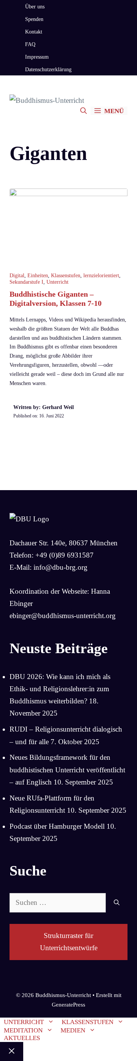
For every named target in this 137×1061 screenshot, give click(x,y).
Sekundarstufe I (26, 282)
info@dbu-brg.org (60, 567)
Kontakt (33, 32)
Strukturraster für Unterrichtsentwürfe (68, 942)
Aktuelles (22, 1038)
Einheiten (37, 275)
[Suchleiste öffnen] (83, 111)
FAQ (30, 44)
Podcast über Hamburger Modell (57, 826)
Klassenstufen (65, 275)
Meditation (23, 1030)
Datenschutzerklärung (48, 69)
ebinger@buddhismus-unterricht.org (63, 616)
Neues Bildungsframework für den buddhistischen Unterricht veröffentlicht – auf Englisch (67, 769)
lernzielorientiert (101, 275)
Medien (73, 1030)
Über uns (35, 7)
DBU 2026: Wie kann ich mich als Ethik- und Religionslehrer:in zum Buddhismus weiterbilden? (60, 689)
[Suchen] (116, 902)
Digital (17, 275)
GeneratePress (68, 1005)
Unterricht (57, 282)
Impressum (37, 57)
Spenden (34, 19)
